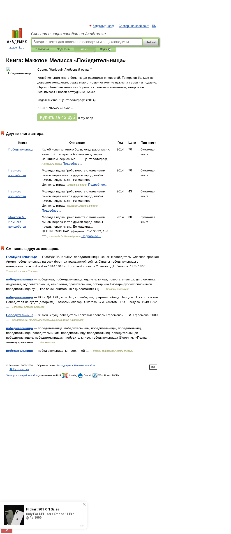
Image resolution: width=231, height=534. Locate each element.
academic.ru (16, 47)
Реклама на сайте (84, 365)
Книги (84, 49)
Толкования (41, 49)
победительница (19, 279)
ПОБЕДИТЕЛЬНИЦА (21, 257)
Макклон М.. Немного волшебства (17, 221)
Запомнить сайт (103, 26)
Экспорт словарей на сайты (22, 375)
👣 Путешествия (19, 369)
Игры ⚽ (105, 49)
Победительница (20, 149)
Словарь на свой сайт (134, 26)
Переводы (63, 49)
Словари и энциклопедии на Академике (68, 34)
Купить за (57, 117)
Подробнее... (72, 163)
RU (154, 26)
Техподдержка (65, 365)
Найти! (151, 42)
